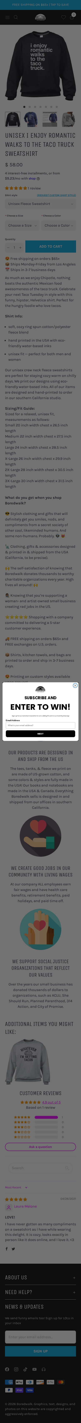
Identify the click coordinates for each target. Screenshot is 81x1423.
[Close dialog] (75, 685)
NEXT (40, 733)
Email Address (13, 720)
